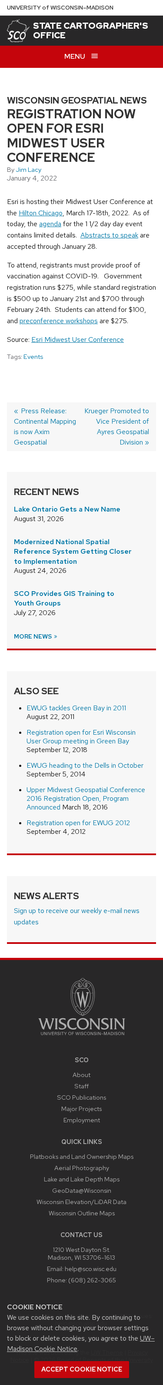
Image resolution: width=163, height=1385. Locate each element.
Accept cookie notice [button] (81, 1369)
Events (33, 356)
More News (33, 636)
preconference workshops (59, 320)
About (81, 1075)
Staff (81, 1086)
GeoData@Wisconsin (81, 1190)
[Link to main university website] (81, 1036)
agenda (50, 223)
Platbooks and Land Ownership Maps (81, 1156)
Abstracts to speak (109, 235)
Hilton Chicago (41, 212)
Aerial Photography (81, 1168)
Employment (81, 1120)
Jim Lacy (28, 169)
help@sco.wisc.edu (90, 1269)
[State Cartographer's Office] (18, 30)
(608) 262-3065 (92, 1280)
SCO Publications (81, 1097)
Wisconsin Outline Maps (82, 1213)
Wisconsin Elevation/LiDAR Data (81, 1202)
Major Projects (81, 1108)
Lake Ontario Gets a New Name (67, 509)
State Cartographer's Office (90, 30)
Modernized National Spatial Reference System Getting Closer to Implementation (73, 551)
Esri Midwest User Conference (77, 339)
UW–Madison (60, 7)
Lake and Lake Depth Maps (82, 1179)
